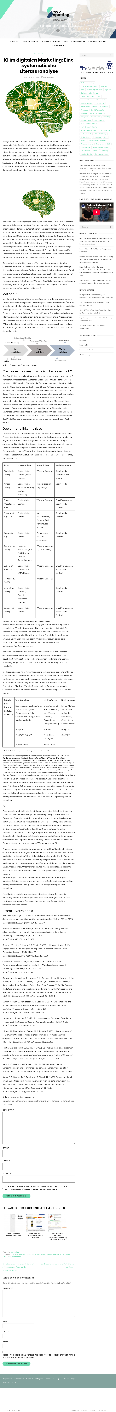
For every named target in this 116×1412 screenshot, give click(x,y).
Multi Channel (86, 134)
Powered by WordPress (79, 1410)
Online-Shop (85, 137)
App (82, 90)
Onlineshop (97, 137)
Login (73, 1379)
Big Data (108, 90)
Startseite (15, 41)
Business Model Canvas (89, 93)
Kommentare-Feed (86, 350)
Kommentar (9, 1110)
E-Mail (6, 1160)
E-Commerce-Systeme (89, 107)
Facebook (84, 110)
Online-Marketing (52, 1254)
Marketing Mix (86, 120)
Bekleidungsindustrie (94, 90)
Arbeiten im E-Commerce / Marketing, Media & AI (85, 41)
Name (5, 1148)
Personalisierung (87, 144)
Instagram (39, 1379)
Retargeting (100, 144)
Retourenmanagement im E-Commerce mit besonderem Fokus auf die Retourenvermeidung (18, 1267)
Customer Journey (18, 1254)
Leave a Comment (14, 1256)
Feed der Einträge (86, 345)
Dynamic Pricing (86, 103)
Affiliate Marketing (87, 83)
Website (6, 1173)
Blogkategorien (30, 41)
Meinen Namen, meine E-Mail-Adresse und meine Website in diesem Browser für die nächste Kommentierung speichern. (36, 1188)
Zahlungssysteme (101, 154)
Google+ (84, 113)
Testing (95, 151)
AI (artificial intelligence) (89, 86)
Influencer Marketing (97, 113)
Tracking (104, 151)
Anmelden (83, 340)
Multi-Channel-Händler (89, 127)
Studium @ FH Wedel (51, 41)
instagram (84, 117)
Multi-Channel (99, 120)
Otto (105, 137)
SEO (108, 144)
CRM (98, 96)
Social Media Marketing (101, 147)
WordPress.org (85, 355)
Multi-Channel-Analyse (89, 124)
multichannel (105, 130)
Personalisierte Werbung (97, 140)
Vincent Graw (49, 77)
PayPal (83, 140)
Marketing (38, 54)
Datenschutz (101, 100)
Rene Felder (84, 249)
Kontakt (29, 1379)
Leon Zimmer (84, 238)
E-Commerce (31, 1254)
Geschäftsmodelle (97, 110)
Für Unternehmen (58, 46)
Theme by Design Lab (98, 1410)
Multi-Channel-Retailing (89, 130)
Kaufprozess (95, 117)
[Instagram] (58, 30)
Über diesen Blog (52, 1379)
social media (65, 1254)
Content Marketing (87, 96)
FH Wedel (65, 1379)
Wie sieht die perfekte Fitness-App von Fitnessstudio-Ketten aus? (96, 272)
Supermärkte (85, 151)
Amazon (104, 86)
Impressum (7, 1379)
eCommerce (104, 107)
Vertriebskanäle (86, 154)
